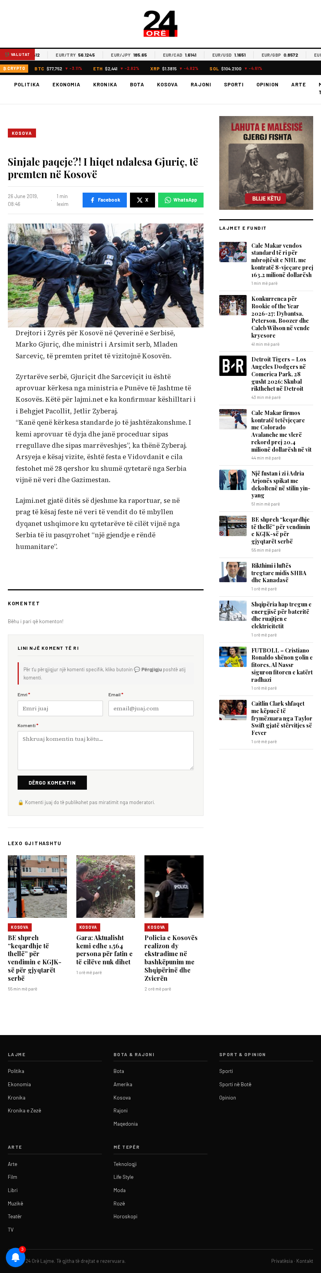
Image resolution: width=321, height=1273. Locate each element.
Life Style (123, 1177)
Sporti (234, 84)
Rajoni (201, 84)
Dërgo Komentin (52, 783)
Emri (24, 694)
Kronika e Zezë (24, 1110)
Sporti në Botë (235, 1084)
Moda (120, 1190)
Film (12, 1177)
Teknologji (125, 1164)
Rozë (119, 1203)
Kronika (105, 84)
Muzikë (15, 1203)
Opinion (267, 84)
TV (11, 1230)
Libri (13, 1190)
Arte (298, 84)
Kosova (167, 84)
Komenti (28, 725)
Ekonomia (66, 84)
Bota (137, 84)
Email (115, 694)
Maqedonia (126, 1124)
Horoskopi (125, 1216)
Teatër (15, 1216)
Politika (27, 84)
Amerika (123, 1084)
